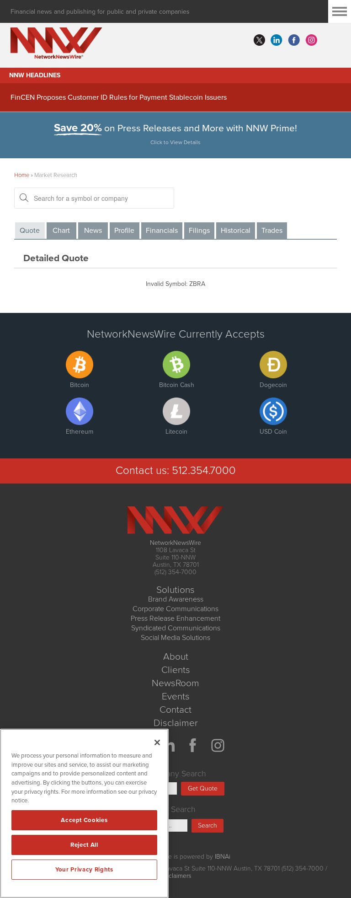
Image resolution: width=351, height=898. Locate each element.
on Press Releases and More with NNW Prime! (175, 134)
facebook (294, 40)
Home (21, 175)
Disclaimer (176, 723)
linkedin (276, 40)
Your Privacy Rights (84, 869)
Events (176, 696)
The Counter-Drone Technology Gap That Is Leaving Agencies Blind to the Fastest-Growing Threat (167, 96)
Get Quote (203, 788)
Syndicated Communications (175, 628)
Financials (162, 230)
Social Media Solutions (175, 637)
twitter (259, 40)
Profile (124, 230)
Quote (30, 230)
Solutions (175, 590)
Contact (175, 709)
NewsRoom (175, 683)
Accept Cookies (84, 820)
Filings (199, 230)
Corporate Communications (175, 608)
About (175, 656)
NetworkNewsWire (175, 543)
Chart (61, 230)
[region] (84, 813)
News (93, 230)
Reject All (84, 845)
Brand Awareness (175, 599)
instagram (311, 40)
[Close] (157, 742)
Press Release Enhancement (175, 618)
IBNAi (222, 856)
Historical (235, 230)
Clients (175, 670)
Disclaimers (175, 876)
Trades (271, 230)
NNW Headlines (34, 75)
